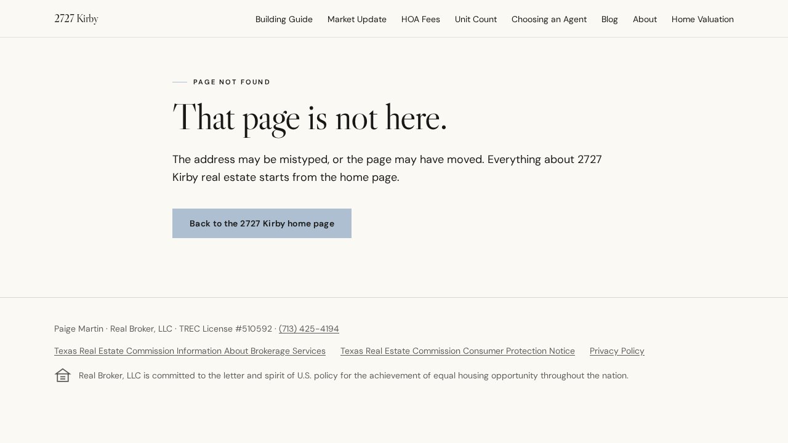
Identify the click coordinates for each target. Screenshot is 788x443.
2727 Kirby (76, 18)
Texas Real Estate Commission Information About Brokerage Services (190, 350)
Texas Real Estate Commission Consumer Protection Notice (457, 350)
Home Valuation (703, 19)
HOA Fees (420, 19)
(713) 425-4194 (309, 328)
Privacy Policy (617, 350)
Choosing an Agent (549, 19)
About (645, 19)
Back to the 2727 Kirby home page (262, 223)
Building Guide (284, 19)
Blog (609, 19)
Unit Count (476, 19)
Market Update (357, 19)
